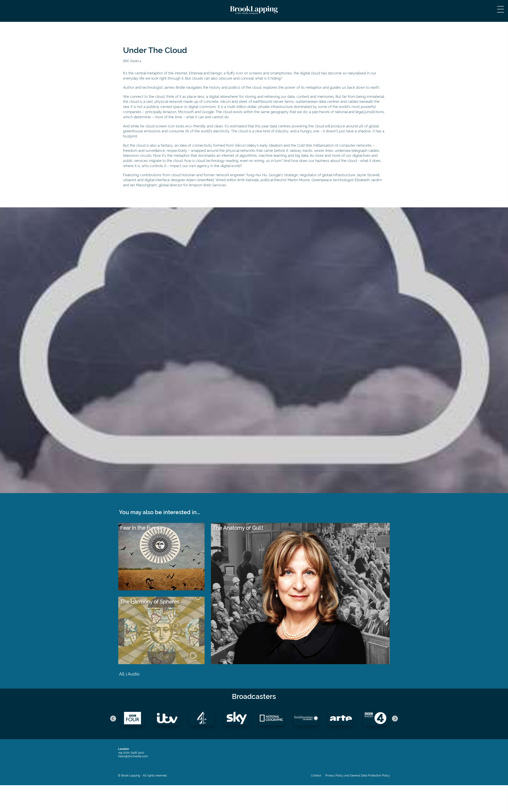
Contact (316, 775)
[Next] (395, 719)
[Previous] (113, 719)
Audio (134, 673)
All (121, 673)
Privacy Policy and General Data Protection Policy (357, 775)
